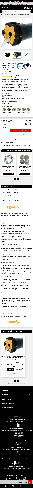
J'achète (10, 369)
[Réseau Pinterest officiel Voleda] (24, 478)
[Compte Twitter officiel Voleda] (10, 478)
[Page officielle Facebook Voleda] (6, 478)
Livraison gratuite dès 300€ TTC (16, 1)
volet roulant (21, 81)
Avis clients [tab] (8, 195)
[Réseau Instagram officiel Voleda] (20, 478)
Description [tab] (7, 187)
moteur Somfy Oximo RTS (10, 247)
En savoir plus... (6, 115)
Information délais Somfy (16, 135)
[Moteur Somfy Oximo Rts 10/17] (13, 207)
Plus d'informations (6, 147)
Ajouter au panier (21, 130)
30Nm (18, 112)
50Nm (28, 112)
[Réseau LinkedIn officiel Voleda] (13, 478)
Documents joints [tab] (10, 192)
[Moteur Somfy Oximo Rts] (13, 322)
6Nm (4, 112)
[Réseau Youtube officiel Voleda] (17, 478)
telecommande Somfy (7, 302)
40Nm (23, 112)
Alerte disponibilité (16, 139)
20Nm (14, 112)
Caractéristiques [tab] (10, 190)
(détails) (25, 4)
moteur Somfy (7, 279)
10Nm (9, 112)
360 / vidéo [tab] (7, 198)
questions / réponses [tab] (12, 200)
